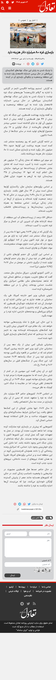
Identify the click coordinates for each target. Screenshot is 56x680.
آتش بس (35, 517)
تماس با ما (46, 586)
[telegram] (32, 63)
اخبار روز (32, 20)
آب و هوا (27, 591)
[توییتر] (12, 2)
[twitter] (42, 63)
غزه (47, 517)
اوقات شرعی (13, 591)
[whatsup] (37, 63)
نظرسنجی (28, 595)
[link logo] (45, 7)
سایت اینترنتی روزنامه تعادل (27, 623)
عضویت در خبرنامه (43, 591)
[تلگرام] (7, 2)
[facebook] (28, 63)
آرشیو (11, 586)
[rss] (2, 2)
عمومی (23, 20)
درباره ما (33, 586)
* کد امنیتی (46, 560)
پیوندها (22, 586)
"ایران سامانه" (22, 630)
